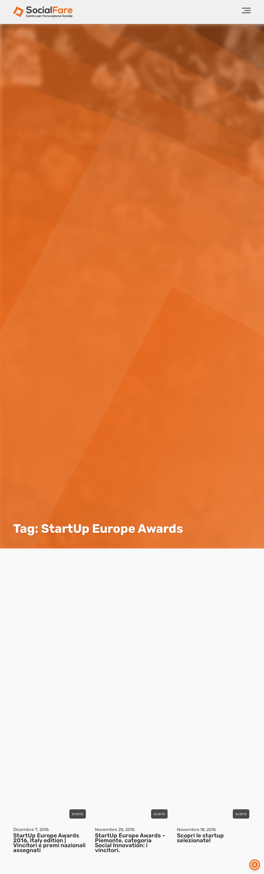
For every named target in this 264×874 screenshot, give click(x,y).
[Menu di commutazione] (246, 12)
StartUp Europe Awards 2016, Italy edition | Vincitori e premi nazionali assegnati (49, 843)
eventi (77, 814)
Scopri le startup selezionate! (200, 838)
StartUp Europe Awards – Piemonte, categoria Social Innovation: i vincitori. (130, 843)
